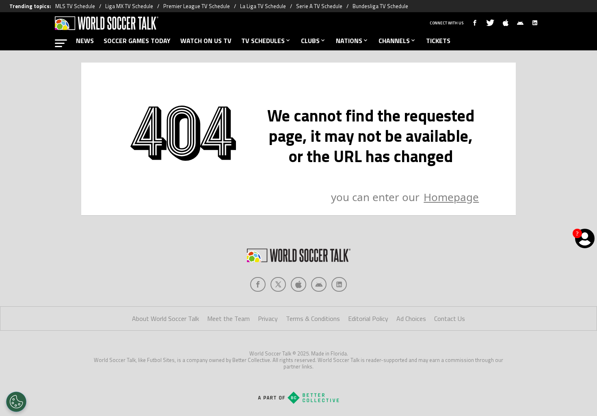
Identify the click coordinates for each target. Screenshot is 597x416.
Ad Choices (411, 318)
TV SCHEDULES (263, 41)
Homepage (451, 197)
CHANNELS (394, 41)
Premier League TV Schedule (196, 6)
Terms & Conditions (313, 318)
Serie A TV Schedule (319, 6)
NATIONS (349, 41)
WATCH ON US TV (205, 41)
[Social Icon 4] (339, 284)
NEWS (85, 41)
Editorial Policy (368, 318)
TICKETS (438, 41)
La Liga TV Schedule (263, 6)
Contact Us (449, 318)
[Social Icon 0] (258, 284)
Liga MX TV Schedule (129, 6)
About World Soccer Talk (165, 318)
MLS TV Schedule (75, 6)
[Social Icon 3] (318, 284)
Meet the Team (228, 318)
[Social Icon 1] (278, 284)
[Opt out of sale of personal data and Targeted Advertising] (16, 402)
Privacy (268, 318)
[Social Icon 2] (298, 284)
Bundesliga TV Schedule (380, 6)
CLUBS (310, 41)
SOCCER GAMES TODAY (137, 41)
